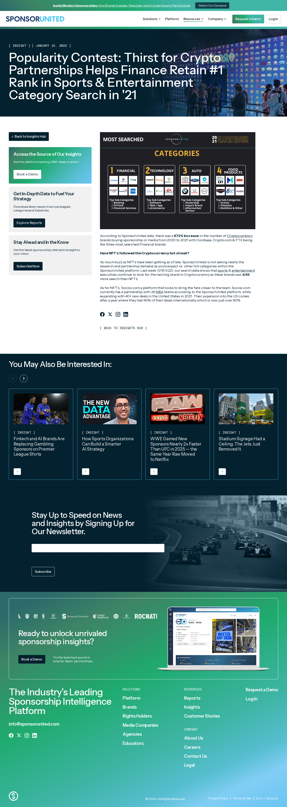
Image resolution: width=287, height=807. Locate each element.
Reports (192, 698)
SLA (259, 798)
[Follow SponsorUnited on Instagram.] (118, 314)
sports (223, 270)
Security (272, 798)
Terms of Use (242, 798)
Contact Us (195, 756)
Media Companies (140, 725)
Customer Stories (202, 716)
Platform (172, 19)
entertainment (243, 270)
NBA (159, 292)
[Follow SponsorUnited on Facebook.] (102, 314)
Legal (189, 765)
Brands (130, 707)
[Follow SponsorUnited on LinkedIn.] (125, 314)
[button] (151, 19)
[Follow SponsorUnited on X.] (110, 314)
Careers (192, 747)
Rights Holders (137, 716)
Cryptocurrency (239, 236)
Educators (133, 743)
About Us (193, 738)
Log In (252, 699)
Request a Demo (262, 689)
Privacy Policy (118, 559)
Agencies (132, 734)
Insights (192, 707)
